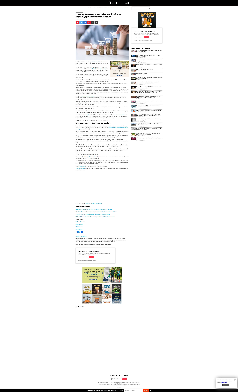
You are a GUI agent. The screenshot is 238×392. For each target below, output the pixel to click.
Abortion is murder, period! (141, 73)
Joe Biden (81, 241)
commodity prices (121, 238)
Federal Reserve (96, 240)
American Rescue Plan (88, 238)
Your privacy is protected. (82, 260)
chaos (114, 238)
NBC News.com (79, 226)
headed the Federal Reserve (87, 96)
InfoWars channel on (94, 203)
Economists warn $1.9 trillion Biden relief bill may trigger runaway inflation (93, 214)
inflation (115, 240)
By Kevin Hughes (143, 57)
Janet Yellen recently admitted (98, 62)
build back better (109, 238)
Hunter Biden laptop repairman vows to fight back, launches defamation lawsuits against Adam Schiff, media (148, 97)
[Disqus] (102, 323)
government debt (105, 240)
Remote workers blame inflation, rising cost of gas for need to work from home (94, 209)
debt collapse (89, 240)
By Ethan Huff (143, 84)
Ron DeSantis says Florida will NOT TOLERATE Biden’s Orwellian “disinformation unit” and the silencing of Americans (148, 92)
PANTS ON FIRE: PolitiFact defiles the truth (144, 69)
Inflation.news (82, 166)
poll (85, 115)
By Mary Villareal (143, 108)
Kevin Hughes (86, 19)
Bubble (103, 238)
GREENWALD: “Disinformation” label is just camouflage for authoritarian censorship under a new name (147, 83)
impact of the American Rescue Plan (91, 156)
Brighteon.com (79, 229)
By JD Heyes (143, 98)
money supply (93, 241)
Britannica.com (79, 224)
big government (97, 238)
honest (110, 240)
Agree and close (226, 384)
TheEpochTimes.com (80, 221)
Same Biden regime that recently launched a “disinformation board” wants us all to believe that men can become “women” (148, 115)
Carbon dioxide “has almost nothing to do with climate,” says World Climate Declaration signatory (148, 134)
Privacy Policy (119, 387)
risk (105, 241)
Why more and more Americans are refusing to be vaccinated (148, 110)
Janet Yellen (120, 240)
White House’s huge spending (99, 68)
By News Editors (143, 52)
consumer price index (81, 240)
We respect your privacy (112, 384)
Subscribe (146, 390)
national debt (100, 241)
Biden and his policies (119, 115)
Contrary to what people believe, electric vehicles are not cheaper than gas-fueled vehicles (147, 106)
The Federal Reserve (80, 107)
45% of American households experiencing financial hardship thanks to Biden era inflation (96, 211)
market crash (87, 241)
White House (112, 241)
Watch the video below (81, 168)
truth (107, 241)
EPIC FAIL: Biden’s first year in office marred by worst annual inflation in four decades (95, 216)
